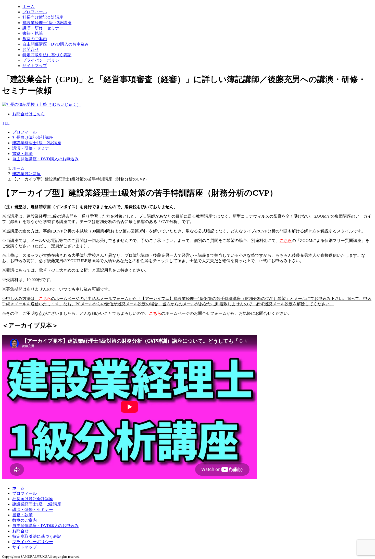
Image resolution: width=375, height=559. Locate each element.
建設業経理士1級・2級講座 (46, 22)
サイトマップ (34, 65)
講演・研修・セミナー (42, 28)
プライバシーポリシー (42, 60)
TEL (6, 123)
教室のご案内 (34, 39)
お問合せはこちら (28, 114)
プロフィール (34, 12)
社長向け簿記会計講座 (42, 17)
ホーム (28, 6)
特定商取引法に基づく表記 (46, 55)
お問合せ (30, 49)
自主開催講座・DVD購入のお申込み (55, 44)
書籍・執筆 (32, 33)
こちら (286, 240)
